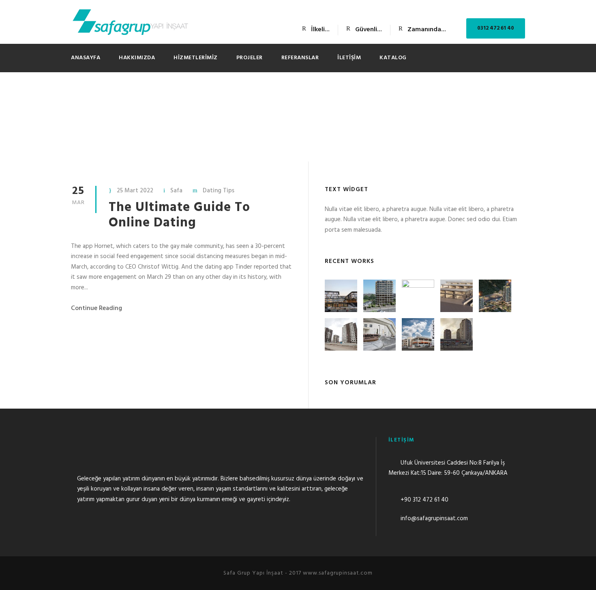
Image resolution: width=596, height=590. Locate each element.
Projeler (249, 57)
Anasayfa (85, 57)
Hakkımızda (137, 57)
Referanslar (300, 57)
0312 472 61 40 (495, 28)
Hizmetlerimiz (196, 57)
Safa (176, 191)
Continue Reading (96, 308)
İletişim (349, 57)
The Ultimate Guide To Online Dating (179, 215)
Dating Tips (218, 191)
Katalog (393, 57)
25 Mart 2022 (135, 191)
